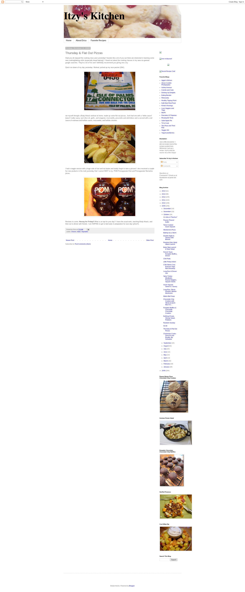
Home (68, 40)
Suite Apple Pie (166, 120)
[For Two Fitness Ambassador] (161, 53)
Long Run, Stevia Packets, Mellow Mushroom (169, 291)
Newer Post (70, 240)
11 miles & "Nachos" (170, 217)
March (166, 361)
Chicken (73, 231)
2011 (164, 200)
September (168, 343)
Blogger (131, 586)
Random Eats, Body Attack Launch (170, 243)
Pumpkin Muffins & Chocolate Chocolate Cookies (169, 310)
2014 (164, 191)
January (167, 367)
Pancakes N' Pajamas (169, 115)
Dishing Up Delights (168, 93)
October (166, 214)
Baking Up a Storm (169, 233)
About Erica (81, 40)
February (167, 364)
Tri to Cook (165, 123)
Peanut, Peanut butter (168, 221)
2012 (164, 197)
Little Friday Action (169, 262)
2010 (164, 203)
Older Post (150, 240)
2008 (164, 371)
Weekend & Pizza (169, 230)
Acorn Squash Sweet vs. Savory (170, 285)
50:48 (165, 326)
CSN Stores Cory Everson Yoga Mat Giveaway (169, 266)
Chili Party (166, 259)
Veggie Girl (165, 130)
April (165, 358)
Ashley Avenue (166, 87)
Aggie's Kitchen (166, 80)
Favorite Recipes (98, 40)
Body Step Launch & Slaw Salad (169, 248)
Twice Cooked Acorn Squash (169, 226)
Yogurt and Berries (167, 133)
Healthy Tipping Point (168, 100)
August (166, 346)
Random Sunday (169, 323)
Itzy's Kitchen (94, 15)
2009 (164, 206)
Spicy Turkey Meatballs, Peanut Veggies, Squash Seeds (170, 279)
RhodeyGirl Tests (167, 118)
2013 (164, 194)
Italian (79, 231)
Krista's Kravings (167, 106)
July (165, 349)
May (165, 355)
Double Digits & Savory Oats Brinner (168, 237)
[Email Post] (87, 229)
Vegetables (84, 231)
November (167, 211)
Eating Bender (166, 95)
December (167, 209)
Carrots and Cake (167, 90)
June (165, 352)
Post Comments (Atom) (83, 244)
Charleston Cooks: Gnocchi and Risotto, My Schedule (169, 336)
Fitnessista (165, 98)
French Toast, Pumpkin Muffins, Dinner (170, 254)
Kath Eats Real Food (168, 103)
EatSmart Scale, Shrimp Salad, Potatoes (169, 318)
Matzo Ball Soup (169, 296)
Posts (164, 162)
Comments (166, 166)
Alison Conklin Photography (166, 84)
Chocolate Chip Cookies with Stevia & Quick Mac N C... (169, 302)
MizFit (163, 113)
